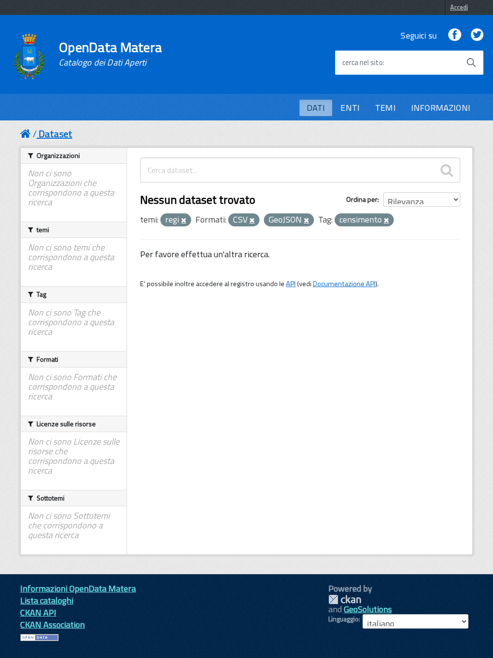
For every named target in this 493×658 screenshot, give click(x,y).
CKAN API (38, 612)
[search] (447, 170)
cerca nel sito (362, 62)
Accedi (459, 7)
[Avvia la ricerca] (471, 63)
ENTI (350, 107)
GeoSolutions (368, 609)
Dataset (55, 133)
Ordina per (361, 199)
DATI (316, 107)
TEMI (385, 107)
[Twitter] (477, 35)
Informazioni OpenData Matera (78, 588)
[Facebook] (454, 35)
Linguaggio (343, 619)
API (291, 283)
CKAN (344, 599)
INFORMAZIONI (440, 107)
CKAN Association (52, 624)
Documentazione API (344, 283)
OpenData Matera (110, 53)
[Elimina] (183, 220)
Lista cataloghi (46, 600)
